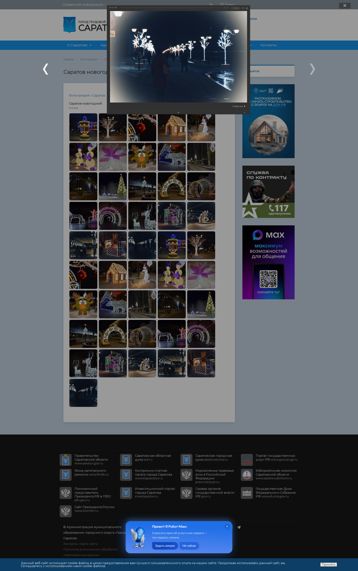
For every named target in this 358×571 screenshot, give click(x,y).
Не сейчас (189, 545)
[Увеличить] (243, 8)
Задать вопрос (165, 545)
